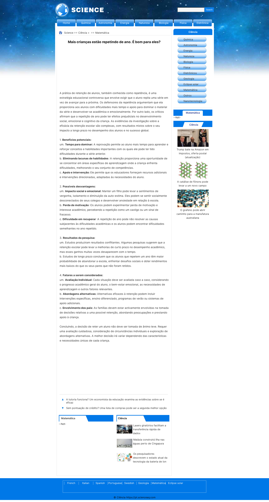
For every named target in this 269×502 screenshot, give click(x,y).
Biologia (163, 22)
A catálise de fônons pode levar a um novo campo (192, 183)
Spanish (100, 483)
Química (86, 22)
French (71, 483)
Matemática (102, 32)
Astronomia (105, 22)
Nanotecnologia (193, 101)
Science (68, 32)
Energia (124, 22)
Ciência (82, 32)
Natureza (144, 22)
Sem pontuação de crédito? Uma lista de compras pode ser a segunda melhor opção (116, 408)
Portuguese (114, 483)
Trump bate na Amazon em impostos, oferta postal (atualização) (193, 153)
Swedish (129, 483)
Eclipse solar (191, 84)
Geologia (189, 78)
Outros (187, 95)
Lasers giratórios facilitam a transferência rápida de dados (149, 429)
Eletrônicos (190, 73)
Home (66, 22)
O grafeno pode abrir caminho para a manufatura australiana (193, 213)
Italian (85, 483)
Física (183, 22)
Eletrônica (202, 22)
